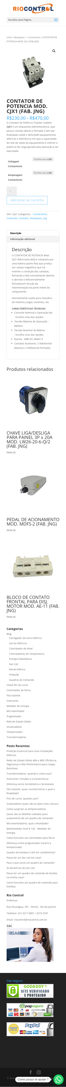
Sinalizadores (14, 726)
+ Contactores (33, 37)
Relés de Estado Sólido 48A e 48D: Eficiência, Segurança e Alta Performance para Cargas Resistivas (32, 764)
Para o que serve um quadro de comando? (31, 862)
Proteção (14, 674)
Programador (14, 716)
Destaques (19, 37)
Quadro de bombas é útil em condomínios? (31, 852)
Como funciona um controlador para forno (31, 837)
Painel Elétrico (17, 669)
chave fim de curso (17, 685)
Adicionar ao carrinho (27, 200)
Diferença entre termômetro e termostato (30, 784)
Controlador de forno (18, 690)
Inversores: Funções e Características (28, 778)
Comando (12, 218)
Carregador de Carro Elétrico (25, 638)
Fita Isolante (13, 695)
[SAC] (30, 961)
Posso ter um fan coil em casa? (24, 857)
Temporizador (15, 731)
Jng (45, 218)
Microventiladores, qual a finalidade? (28, 823)
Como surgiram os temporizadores (26, 809)
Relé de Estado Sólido (19, 721)
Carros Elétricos (18, 643)
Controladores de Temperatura (26, 653)
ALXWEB (43, 1082)
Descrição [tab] (15, 233)
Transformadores (16, 737)
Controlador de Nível (21, 648)
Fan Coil (13, 664)
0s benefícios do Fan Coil (21, 868)
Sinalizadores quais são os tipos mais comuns (33, 803)
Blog (9, 634)
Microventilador (16, 711)
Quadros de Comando (21, 679)
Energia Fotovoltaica (20, 658)
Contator (24, 218)
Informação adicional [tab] (22, 239)
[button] (54, 51)
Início (9, 37)
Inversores (12, 700)
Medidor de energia (18, 706)
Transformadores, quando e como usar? (29, 773)
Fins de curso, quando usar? (23, 798)
